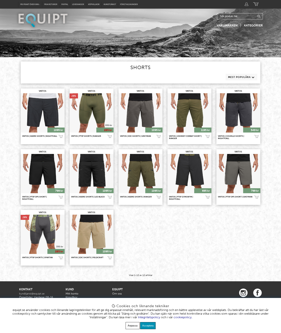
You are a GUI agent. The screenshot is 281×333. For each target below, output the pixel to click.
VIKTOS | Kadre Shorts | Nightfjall (39, 136)
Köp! (60, 136)
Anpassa (132, 325)
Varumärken (227, 25)
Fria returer (50, 4)
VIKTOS (42, 91)
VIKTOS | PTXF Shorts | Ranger (86, 136)
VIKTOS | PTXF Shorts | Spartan (37, 257)
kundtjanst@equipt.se (32, 293)
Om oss (117, 293)
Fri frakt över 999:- (30, 4)
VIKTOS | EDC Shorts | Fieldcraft (87, 257)
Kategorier (253, 25)
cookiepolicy (183, 317)
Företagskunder (129, 4)
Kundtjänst (110, 4)
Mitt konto (72, 293)
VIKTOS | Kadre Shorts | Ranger (136, 197)
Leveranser (78, 4)
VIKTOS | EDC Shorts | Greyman (135, 136)
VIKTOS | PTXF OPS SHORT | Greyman (235, 197)
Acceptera (147, 325)
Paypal (64, 4)
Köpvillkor (94, 4)
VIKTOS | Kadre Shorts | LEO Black (88, 197)
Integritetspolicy (149, 317)
